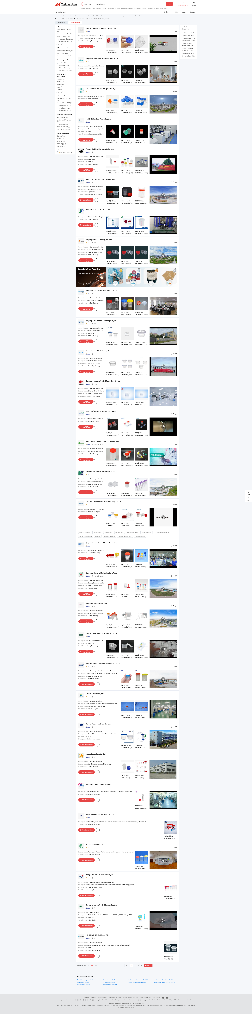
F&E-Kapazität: (83, 131)
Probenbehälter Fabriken (83, 984)
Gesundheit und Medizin (64, 30)
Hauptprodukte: (83, 36)
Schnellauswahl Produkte (146, 997)
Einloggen (194, 5)
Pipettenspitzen (140, 536)
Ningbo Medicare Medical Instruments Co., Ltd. (102, 441)
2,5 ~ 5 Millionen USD (64, 105)
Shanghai (61, 141)
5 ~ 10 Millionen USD (64, 108)
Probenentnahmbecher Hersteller (192, 48)
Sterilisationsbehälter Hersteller (111, 980)
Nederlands (152, 1000)
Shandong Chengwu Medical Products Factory (102, 573)
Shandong (61, 144)
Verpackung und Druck (65, 39)
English (72, 1000)
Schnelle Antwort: (83, 38)
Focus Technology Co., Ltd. (124, 1003)
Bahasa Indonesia (186, 1000)
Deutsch (111, 1000)
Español (104, 1000)
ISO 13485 (61, 84)
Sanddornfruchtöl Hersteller (190, 33)
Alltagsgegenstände (64, 42)
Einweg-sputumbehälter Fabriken (137, 982)
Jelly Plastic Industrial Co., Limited (98, 209)
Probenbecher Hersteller (189, 41)
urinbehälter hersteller (114, 8)
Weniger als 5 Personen (64, 120)
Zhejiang (61, 136)
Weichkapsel (108, 532)
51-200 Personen (63, 124)
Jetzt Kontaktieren (87, 46)
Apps (184, 12)
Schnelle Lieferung (64, 68)
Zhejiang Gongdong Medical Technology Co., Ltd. (103, 381)
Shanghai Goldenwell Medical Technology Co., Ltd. (103, 502)
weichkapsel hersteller (127, 8)
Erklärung (93, 997)
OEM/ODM (62, 63)
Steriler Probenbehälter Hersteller (192, 46)
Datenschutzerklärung (115, 997)
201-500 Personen (63, 127)
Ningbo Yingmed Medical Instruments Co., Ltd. (102, 58)
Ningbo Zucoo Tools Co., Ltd (96, 754)
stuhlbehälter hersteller (140, 8)
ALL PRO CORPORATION (94, 845)
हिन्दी (158, 1000)
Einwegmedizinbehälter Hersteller (192, 56)
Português (118, 1000)
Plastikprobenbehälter (125, 536)
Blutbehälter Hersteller (83, 982)
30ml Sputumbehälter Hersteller (191, 51)
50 (96, 965)
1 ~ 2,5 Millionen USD (64, 111)
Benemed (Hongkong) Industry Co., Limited (101, 411)
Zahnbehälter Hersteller (109, 982)
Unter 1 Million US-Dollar (64, 99)
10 (88, 965)
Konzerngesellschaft (64, 56)
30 (92, 965)
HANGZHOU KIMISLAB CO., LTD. (97, 935)
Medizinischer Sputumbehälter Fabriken (164, 982)
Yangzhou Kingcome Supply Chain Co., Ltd (101, 28)
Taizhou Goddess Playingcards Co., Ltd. (100, 149)
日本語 (92, 1000)
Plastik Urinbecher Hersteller (190, 43)
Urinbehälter (97, 532)
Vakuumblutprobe (132, 532)
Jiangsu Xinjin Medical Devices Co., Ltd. (100, 875)
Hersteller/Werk (63, 53)
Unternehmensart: (83, 126)
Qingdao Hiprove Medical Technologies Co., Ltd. (103, 543)
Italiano (125, 1000)
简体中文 (78, 1000)
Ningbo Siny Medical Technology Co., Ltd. (100, 179)
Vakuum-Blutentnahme (162, 532)
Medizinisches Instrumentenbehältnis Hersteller (140, 980)
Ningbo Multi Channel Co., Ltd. (96, 603)
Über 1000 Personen (64, 129)
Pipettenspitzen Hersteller (189, 38)
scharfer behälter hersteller (100, 8)
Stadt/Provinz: (82, 41)
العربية (145, 1000)
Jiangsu (60, 139)
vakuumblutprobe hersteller (155, 8)
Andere (60, 79)
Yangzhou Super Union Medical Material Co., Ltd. (103, 663)
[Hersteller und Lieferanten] (66, 4)
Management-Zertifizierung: (86, 363)
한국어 (140, 1000)
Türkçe (170, 1000)
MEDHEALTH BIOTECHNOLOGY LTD (98, 784)
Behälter (97, 536)
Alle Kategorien (62, 12)
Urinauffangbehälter (85, 536)
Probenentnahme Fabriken (110, 984)
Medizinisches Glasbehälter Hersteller (164, 980)
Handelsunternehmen (65, 51)
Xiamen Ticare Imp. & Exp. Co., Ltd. (98, 724)
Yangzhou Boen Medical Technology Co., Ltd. (102, 633)
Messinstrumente (63, 36)
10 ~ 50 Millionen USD (64, 103)
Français (98, 1000)
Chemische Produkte (64, 34)
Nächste (147, 965)
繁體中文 (85, 1000)
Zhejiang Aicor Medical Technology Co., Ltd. (101, 321)
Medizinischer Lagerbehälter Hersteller (87, 980)
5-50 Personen (62, 117)
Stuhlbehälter (119, 532)
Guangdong (61, 146)
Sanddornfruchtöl (109, 536)
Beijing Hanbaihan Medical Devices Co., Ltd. (101, 905)
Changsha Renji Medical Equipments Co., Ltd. (102, 89)
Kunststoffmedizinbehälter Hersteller (193, 53)
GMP (59, 90)
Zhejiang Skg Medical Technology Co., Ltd (100, 471)
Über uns (86, 997)
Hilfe (176, 12)
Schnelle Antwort (64, 65)
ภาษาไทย (164, 1000)
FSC (59, 87)
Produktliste (61, 22)
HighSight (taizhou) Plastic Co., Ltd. (98, 119)
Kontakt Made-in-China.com (130, 997)
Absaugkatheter (146, 532)
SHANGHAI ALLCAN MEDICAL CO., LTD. (100, 814)
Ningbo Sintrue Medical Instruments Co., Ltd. (101, 290)
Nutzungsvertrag (102, 997)
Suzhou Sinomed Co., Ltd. (95, 694)
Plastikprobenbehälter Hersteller (191, 35)
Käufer (166, 12)
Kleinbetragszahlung (65, 70)
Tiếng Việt (177, 1000)
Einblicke (158, 997)
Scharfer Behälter (84, 532)
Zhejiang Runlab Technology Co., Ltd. (99, 240)
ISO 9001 (61, 82)
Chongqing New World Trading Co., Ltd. (99, 351)
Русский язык (132, 1000)
